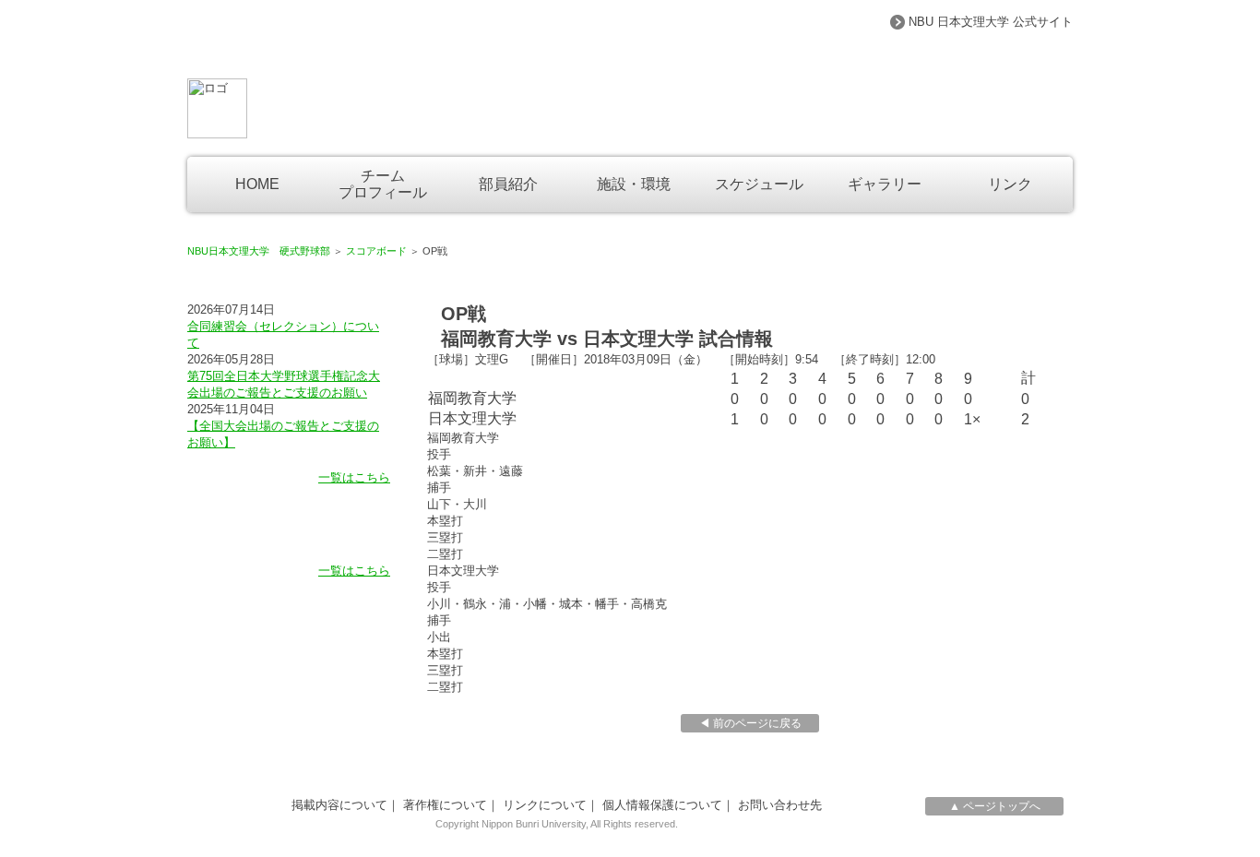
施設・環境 (634, 184)
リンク (1010, 184)
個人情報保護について (662, 805)
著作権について (445, 805)
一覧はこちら (354, 477)
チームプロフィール (383, 184)
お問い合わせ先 (780, 805)
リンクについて (545, 805)
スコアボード (376, 250)
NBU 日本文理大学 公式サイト (991, 22)
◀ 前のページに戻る (750, 723)
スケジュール (759, 184)
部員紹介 (508, 184)
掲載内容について (339, 805)
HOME (257, 184)
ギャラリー (884, 184)
